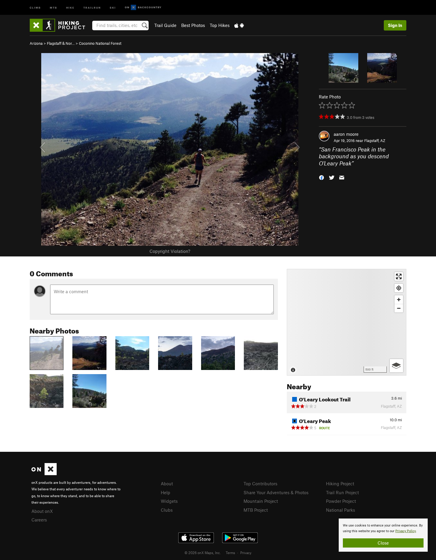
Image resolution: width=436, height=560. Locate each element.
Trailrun (92, 7)
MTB (53, 7)
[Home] (60, 25)
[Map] (346, 322)
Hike (70, 7)
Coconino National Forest (100, 43)
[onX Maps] (44, 473)
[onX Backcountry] (143, 7)
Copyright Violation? (169, 251)
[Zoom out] (398, 308)
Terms (230, 553)
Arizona (36, 43)
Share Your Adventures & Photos (276, 492)
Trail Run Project (342, 492)
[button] (321, 177)
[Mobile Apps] (239, 25)
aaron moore (346, 134)
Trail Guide (165, 25)
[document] (383, 535)
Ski (113, 7)
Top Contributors (260, 483)
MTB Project (256, 510)
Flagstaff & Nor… (61, 43)
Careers (39, 519)
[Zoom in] (398, 299)
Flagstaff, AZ (374, 140)
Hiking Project (340, 483)
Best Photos (193, 25)
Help (165, 492)
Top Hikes (220, 25)
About (167, 483)
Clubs (167, 510)
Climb (35, 7)
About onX (42, 511)
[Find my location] (398, 288)
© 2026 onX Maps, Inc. (202, 553)
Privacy (246, 553)
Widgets (169, 501)
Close (383, 542)
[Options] (396, 365)
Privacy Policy (405, 531)
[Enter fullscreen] (398, 276)
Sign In (395, 25)
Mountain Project (261, 501)
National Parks (340, 510)
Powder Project (341, 501)
